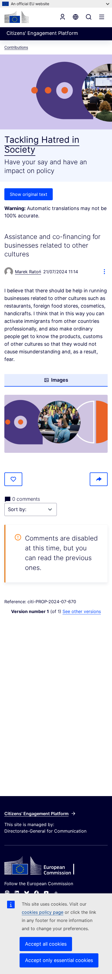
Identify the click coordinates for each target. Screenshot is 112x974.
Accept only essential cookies (59, 960)
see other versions (82, 611)
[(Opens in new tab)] (56, 424)
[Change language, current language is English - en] (76, 17)
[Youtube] (46, 893)
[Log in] (63, 17)
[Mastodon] (7, 893)
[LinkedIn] (17, 893)
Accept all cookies (46, 944)
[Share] (99, 479)
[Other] (56, 893)
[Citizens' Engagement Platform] (56, 866)
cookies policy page (42, 912)
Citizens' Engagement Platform (36, 813)
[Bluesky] (26, 893)
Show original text (28, 194)
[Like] (13, 479)
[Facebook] (36, 893)
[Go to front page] (16, 17)
